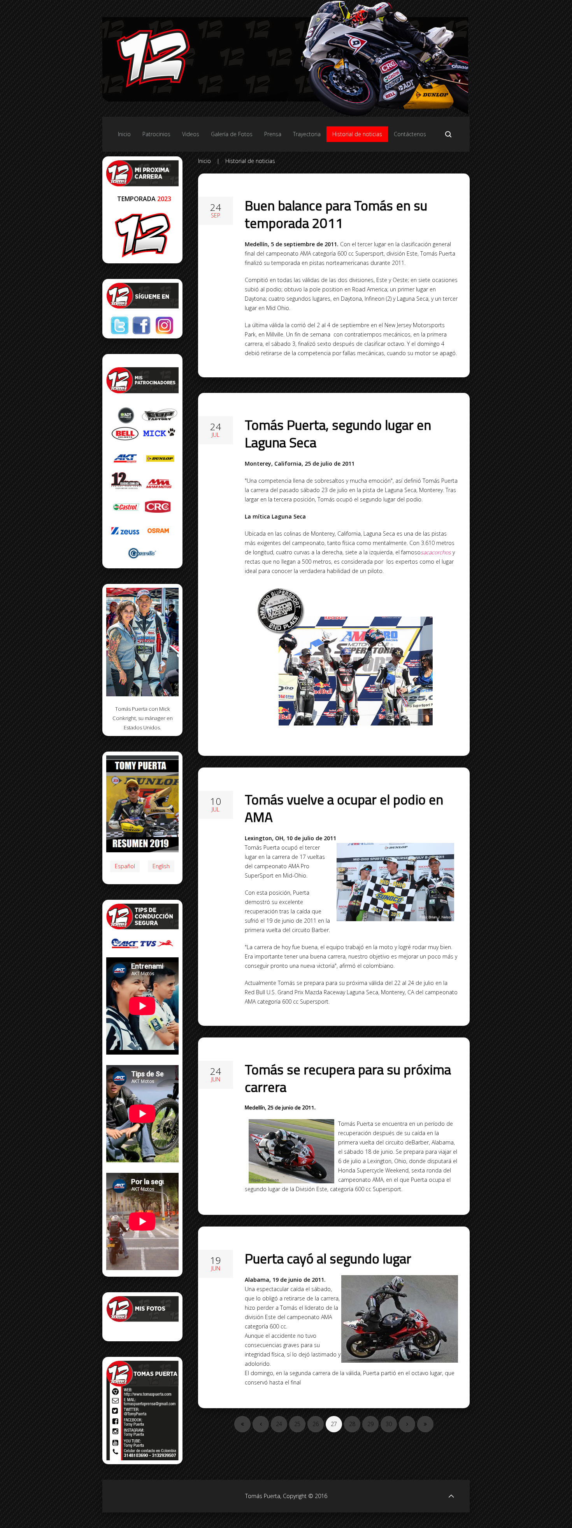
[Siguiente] (407, 1424)
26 (315, 1424)
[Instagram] (164, 325)
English (161, 866)
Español (125, 866)
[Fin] (425, 1424)
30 (389, 1424)
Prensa (272, 134)
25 (297, 1424)
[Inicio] (242, 1424)
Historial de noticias (357, 134)
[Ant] (261, 1424)
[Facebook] (141, 325)
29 (370, 1424)
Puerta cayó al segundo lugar (328, 1258)
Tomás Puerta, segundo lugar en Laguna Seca (338, 433)
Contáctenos (410, 134)
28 (352, 1424)
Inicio (124, 134)
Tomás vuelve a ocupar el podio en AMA (344, 808)
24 (279, 1424)
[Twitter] (120, 325)
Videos (190, 134)
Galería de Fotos (232, 134)
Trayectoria (307, 134)
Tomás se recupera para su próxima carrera (348, 1078)
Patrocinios (156, 134)
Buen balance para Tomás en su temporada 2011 (336, 214)
